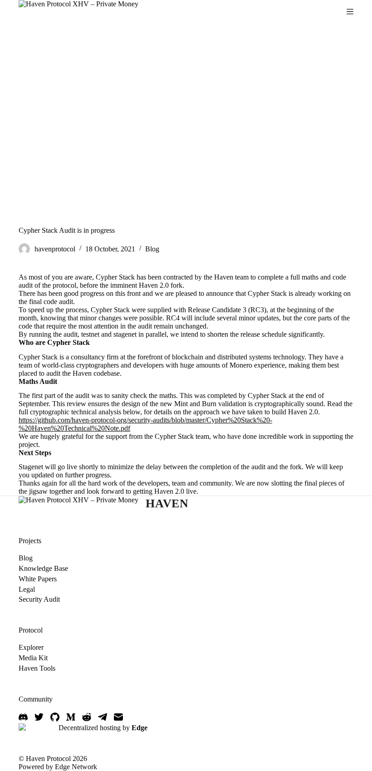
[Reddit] (86, 717)
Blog (152, 249)
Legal (27, 589)
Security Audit (39, 599)
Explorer (31, 647)
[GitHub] (54, 717)
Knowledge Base (43, 568)
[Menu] (350, 11)
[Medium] (70, 717)
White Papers (38, 579)
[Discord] (23, 717)
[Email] (118, 717)
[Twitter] (39, 717)
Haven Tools (37, 668)
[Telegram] (102, 717)
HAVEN (167, 503)
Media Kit (33, 658)
